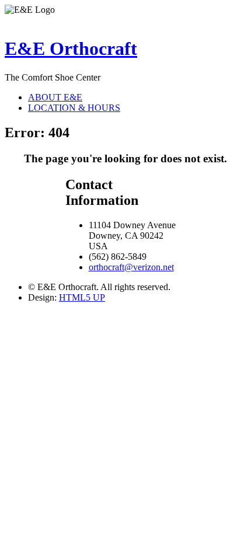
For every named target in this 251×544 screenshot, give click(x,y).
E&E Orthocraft (71, 48)
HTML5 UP (82, 297)
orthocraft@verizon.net (131, 267)
